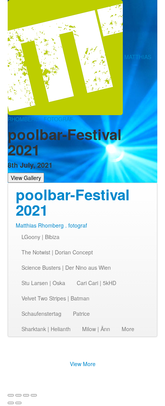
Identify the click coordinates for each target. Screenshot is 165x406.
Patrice (81, 313)
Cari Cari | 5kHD (96, 283)
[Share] (18, 395)
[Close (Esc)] (11, 395)
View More (83, 364)
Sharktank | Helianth (46, 329)
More (128, 329)
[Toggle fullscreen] (26, 395)
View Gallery (26, 178)
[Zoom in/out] (34, 395)
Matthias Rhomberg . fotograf (51, 225)
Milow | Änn (96, 329)
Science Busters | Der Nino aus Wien (66, 267)
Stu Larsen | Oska (43, 283)
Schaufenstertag (41, 313)
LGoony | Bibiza (40, 237)
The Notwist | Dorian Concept (57, 252)
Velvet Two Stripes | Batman (55, 298)
